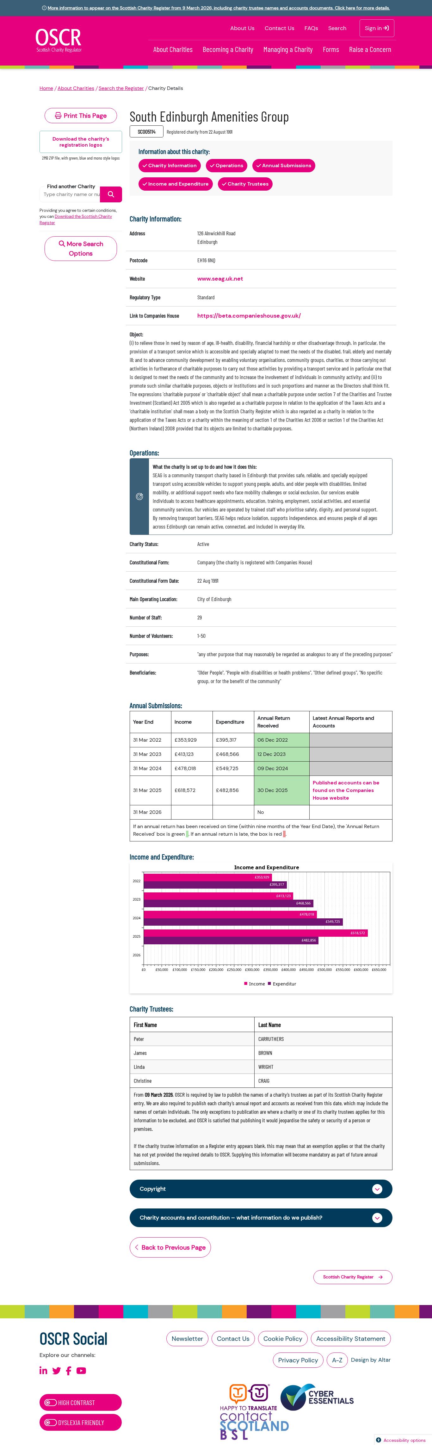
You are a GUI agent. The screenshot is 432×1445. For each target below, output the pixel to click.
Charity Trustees (248, 184)
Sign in (374, 28)
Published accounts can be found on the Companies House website (346, 790)
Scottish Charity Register (348, 1277)
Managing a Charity (288, 49)
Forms (331, 49)
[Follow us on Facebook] (68, 1371)
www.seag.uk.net (220, 278)
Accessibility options (405, 1440)
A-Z (337, 1360)
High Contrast (76, 1402)
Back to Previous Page (174, 1247)
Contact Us (279, 28)
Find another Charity (71, 186)
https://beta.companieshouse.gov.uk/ (249, 316)
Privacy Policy (298, 1360)
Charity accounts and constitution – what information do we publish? (231, 1217)
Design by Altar (371, 1360)
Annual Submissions (286, 165)
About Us (242, 28)
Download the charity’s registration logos (80, 142)
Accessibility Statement (351, 1338)
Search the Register (121, 88)
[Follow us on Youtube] (81, 1371)
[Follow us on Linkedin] (43, 1371)
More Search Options (84, 248)
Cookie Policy (282, 1338)
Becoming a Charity (228, 49)
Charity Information (172, 165)
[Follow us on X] (56, 1371)
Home (46, 88)
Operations (229, 165)
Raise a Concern (370, 49)
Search (337, 28)
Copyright (153, 1189)
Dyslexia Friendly (80, 1422)
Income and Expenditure (178, 184)
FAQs (311, 28)
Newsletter (187, 1338)
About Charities (173, 49)
